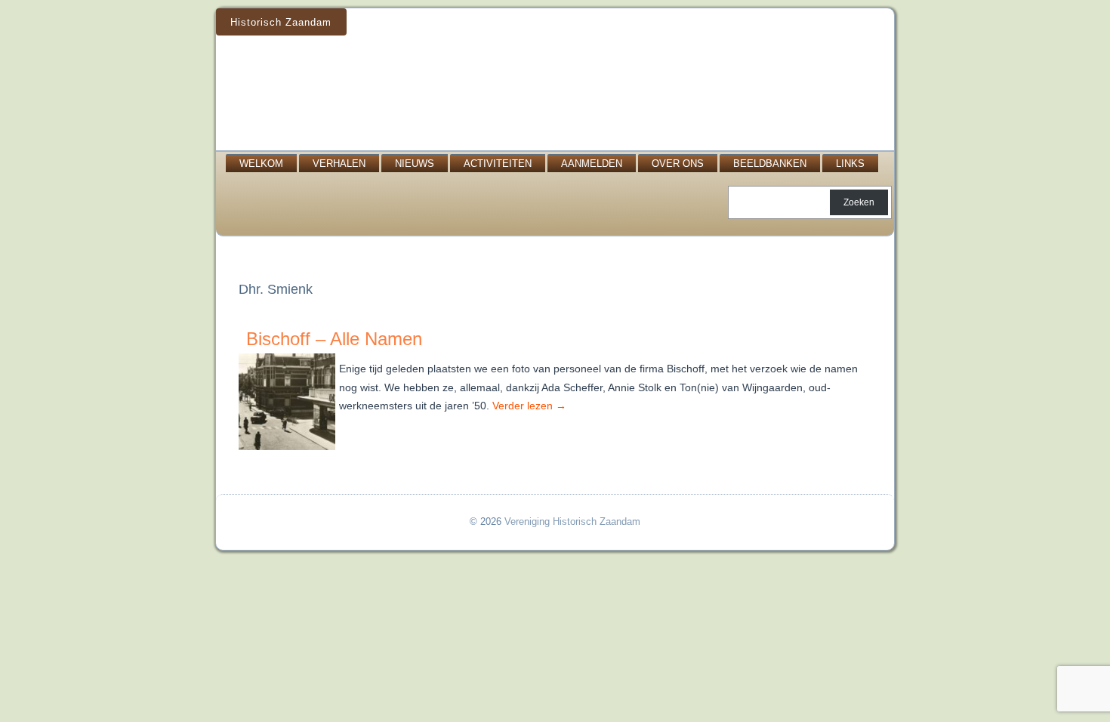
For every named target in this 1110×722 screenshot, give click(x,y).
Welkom (261, 163)
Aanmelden (591, 163)
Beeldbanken (769, 163)
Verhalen (339, 163)
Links (850, 163)
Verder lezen (529, 406)
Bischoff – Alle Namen (334, 339)
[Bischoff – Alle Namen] (289, 450)
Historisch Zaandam (280, 22)
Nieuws (414, 163)
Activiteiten (498, 163)
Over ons (678, 163)
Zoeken (858, 202)
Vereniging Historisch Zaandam (572, 521)
